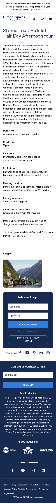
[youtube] (23, 470)
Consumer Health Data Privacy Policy (33, 485)
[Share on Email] (41, 352)
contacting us (14, 422)
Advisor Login (28, 324)
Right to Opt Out (11, 493)
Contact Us (43, 489)
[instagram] (33, 470)
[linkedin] (43, 470)
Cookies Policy (10, 489)
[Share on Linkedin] (27, 352)
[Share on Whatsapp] (34, 352)
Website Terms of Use (27, 489)
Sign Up (29, 340)
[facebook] (12, 470)
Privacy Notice (31, 404)
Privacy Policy (10, 485)
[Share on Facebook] (20, 352)
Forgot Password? (28, 331)
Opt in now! (35, 9)
